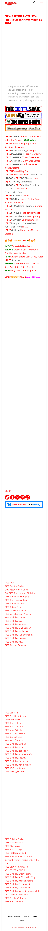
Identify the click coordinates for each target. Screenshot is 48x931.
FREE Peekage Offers (14, 771)
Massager (31, 150)
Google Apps (35, 216)
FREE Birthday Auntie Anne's (18, 754)
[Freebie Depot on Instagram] (27, 499)
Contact (22, 920)
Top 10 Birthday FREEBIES (17, 894)
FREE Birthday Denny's (15, 638)
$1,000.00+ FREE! (12, 719)
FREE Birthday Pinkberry (16, 761)
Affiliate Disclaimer (14, 916)
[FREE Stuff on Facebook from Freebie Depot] (12, 499)
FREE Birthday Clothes (15, 743)
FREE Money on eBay (14, 603)
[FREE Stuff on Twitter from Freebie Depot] (7, 499)
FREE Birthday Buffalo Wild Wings (20, 877)
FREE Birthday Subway (15, 757)
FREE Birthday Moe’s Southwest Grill (22, 891)
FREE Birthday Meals (14, 621)
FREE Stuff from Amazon (16, 866)
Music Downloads (19, 174)
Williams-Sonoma (21, 188)
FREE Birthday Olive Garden (18, 627)
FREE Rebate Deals (13, 607)
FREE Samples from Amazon (18, 614)
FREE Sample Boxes (14, 842)
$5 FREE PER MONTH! (15, 870)
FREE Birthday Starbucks (16, 631)
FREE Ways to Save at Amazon (19, 856)
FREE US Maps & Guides (16, 610)
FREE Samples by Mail (15, 733)
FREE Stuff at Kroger (14, 723)
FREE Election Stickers (15, 586)
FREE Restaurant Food (15, 853)
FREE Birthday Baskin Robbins (19, 880)
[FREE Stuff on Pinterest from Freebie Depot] (22, 499)
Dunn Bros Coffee (31, 160)
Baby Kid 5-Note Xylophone (20, 270)
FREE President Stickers (16, 716)
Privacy (35, 916)
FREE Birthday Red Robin (16, 750)
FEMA (25, 226)
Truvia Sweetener (30, 157)
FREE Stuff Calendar (14, 726)
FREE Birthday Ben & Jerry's (18, 764)
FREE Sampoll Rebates (15, 645)
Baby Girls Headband (18, 246)
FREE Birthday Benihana (16, 624)
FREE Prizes (10, 582)
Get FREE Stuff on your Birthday (20, 593)
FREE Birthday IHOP (14, 747)
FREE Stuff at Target (14, 849)
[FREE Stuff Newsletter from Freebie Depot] (17, 499)
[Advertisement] (24, 54)
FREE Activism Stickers (15, 898)
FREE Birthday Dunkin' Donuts (19, 634)
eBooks (26, 195)
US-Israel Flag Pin (19, 171)
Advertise (26, 916)
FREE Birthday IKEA (14, 641)
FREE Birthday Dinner (15, 617)
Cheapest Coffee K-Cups (16, 589)
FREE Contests (11, 712)
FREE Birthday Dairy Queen (17, 887)
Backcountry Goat (31, 212)
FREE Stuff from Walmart (16, 600)
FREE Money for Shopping (17, 596)
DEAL (20, 240)
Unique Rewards (30, 219)
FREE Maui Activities (14, 730)
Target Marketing (33, 153)
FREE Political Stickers (15, 839)
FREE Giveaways (12, 846)
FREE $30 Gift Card (13, 737)
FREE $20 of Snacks (14, 740)
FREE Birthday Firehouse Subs (19, 884)
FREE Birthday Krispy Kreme (18, 873)
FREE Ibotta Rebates (14, 901)
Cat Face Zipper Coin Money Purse (24, 256)
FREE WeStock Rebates (15, 768)
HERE (32, 277)
